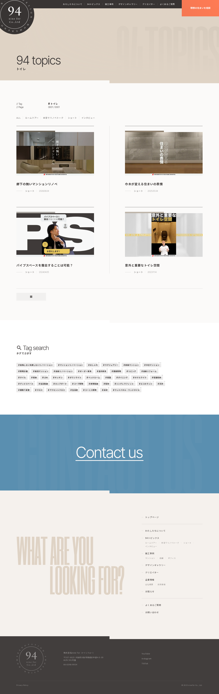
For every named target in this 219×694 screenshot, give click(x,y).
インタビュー (88, 117)
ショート (72, 117)
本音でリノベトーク (53, 117)
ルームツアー (32, 117)
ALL (18, 117)
